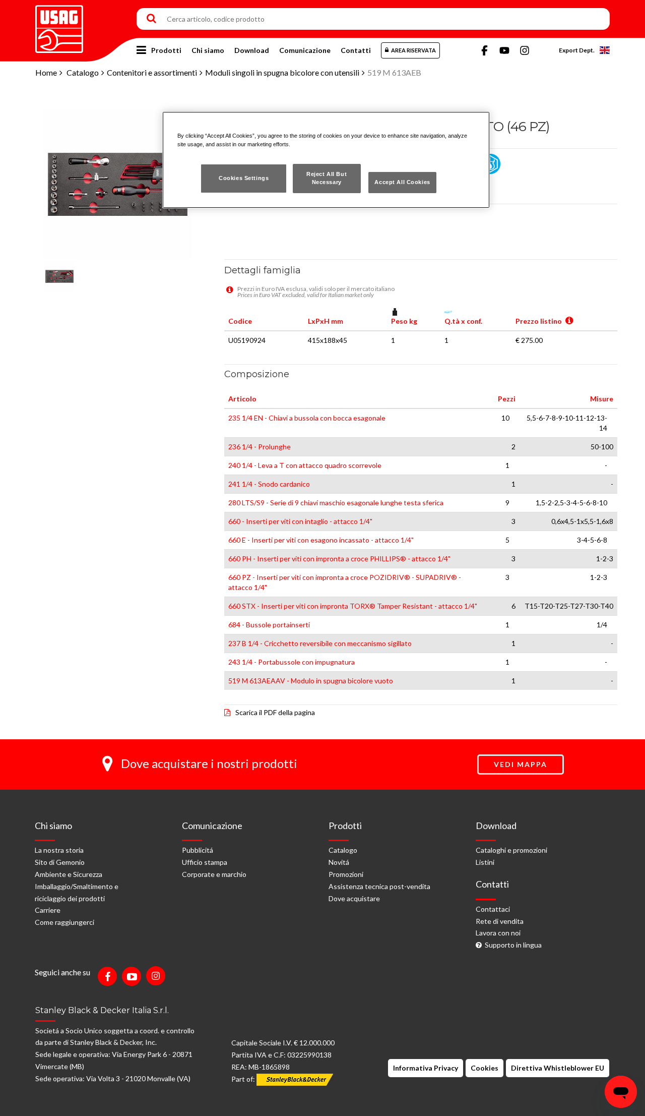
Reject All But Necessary (326, 178)
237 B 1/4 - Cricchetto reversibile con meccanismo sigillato (320, 643)
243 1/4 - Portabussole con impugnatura (291, 662)
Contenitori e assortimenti (152, 72)
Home (46, 72)
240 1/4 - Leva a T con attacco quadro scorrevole (304, 465)
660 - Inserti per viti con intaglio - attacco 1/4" (300, 521)
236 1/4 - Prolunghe (259, 446)
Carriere (47, 910)
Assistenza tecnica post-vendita (379, 886)
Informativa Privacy (425, 1068)
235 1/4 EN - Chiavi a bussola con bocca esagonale (306, 418)
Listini (485, 862)
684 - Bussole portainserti (269, 624)
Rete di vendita (500, 921)
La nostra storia (59, 850)
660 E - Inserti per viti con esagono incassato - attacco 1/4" (321, 540)
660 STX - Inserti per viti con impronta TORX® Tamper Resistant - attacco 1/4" (352, 606)
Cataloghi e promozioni (511, 850)
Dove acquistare (354, 898)
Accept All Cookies (402, 182)
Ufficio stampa (204, 862)
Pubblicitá (197, 850)
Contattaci (493, 909)
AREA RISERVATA (413, 50)
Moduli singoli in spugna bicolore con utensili (282, 72)
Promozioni (346, 874)
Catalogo (83, 72)
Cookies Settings (244, 178)
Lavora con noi (498, 932)
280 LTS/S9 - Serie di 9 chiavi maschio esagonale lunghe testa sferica (335, 502)
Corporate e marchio (214, 874)
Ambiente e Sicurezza (68, 874)
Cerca (151, 19)
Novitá (339, 862)
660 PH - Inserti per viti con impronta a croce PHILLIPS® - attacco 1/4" (339, 558)
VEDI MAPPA (520, 764)
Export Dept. (577, 50)
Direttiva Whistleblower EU (557, 1068)
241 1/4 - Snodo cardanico (269, 484)
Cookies (484, 1068)
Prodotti (166, 50)
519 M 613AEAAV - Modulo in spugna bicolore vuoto (310, 680)
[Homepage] (59, 25)
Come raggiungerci (64, 922)
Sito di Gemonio (60, 862)
